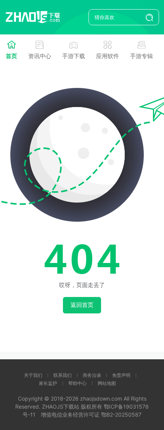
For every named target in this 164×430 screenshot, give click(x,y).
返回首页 (82, 304)
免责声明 (121, 375)
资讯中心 (39, 56)
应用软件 (107, 56)
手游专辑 (141, 56)
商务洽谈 (92, 375)
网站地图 (107, 383)
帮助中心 (77, 383)
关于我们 (33, 375)
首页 (11, 56)
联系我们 (62, 375)
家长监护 (48, 383)
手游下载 (73, 56)
